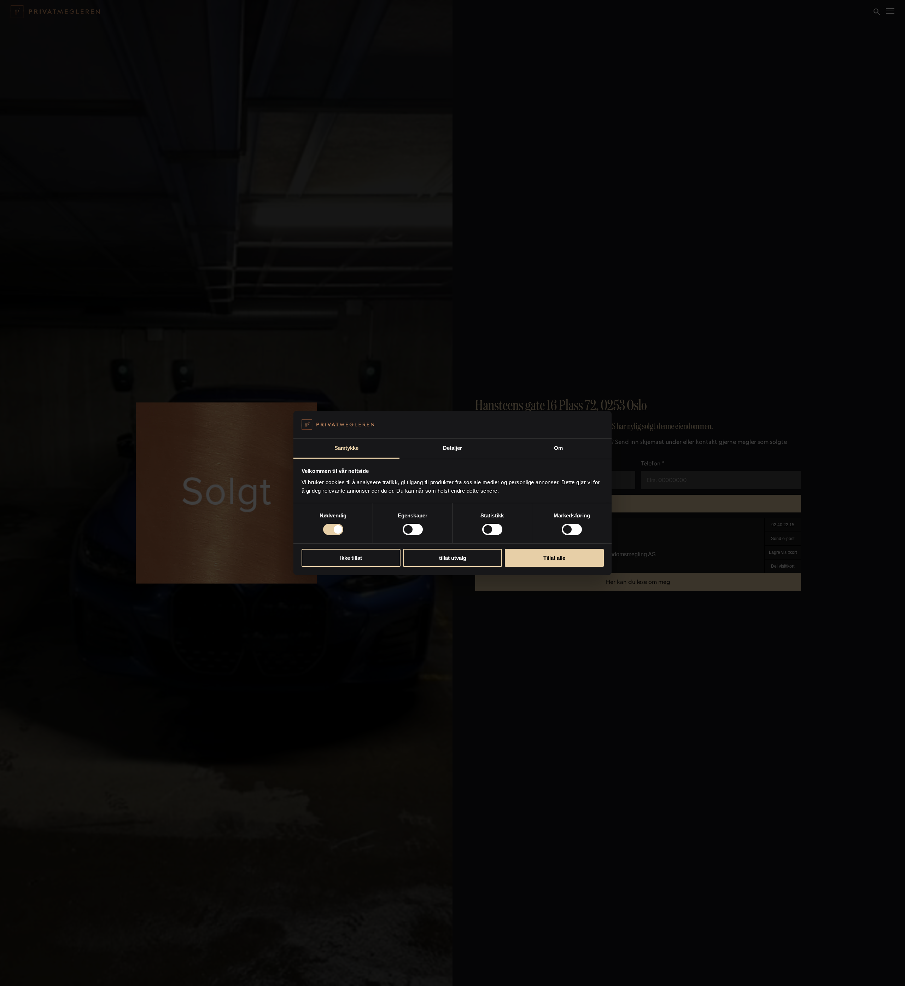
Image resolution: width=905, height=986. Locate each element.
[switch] (413, 529)
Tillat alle (554, 558)
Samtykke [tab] (346, 448)
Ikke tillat (351, 558)
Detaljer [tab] (452, 448)
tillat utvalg (452, 558)
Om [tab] (558, 448)
